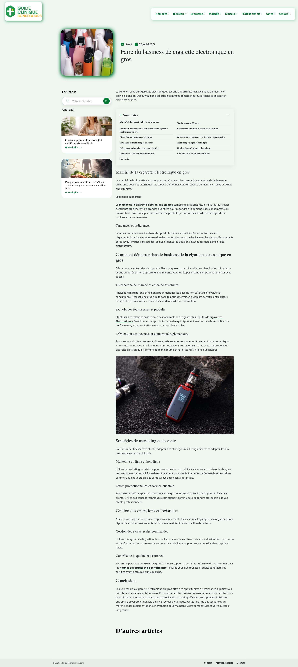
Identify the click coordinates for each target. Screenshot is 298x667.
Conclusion (125, 159)
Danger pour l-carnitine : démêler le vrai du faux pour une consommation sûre (85, 185)
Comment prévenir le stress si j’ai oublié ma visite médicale (83, 141)
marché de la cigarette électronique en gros (146, 204)
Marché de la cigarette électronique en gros (140, 122)
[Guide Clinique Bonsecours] (23, 11)
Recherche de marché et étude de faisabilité (197, 128)
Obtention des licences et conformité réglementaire (201, 137)
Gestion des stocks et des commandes (137, 153)
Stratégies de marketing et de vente (136, 142)
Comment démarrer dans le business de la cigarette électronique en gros (144, 130)
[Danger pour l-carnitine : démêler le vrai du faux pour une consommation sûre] (86, 168)
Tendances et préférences (188, 123)
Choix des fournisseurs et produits (136, 137)
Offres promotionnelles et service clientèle (139, 148)
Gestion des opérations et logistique (193, 148)
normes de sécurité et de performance (143, 567)
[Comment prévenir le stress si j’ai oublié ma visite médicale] (86, 126)
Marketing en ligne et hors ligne (192, 142)
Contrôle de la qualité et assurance (193, 153)
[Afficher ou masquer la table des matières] (184, 115)
